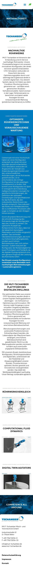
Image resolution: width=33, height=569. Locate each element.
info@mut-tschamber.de (12, 544)
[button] (25, 5)
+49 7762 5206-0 (10, 538)
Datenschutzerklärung (11, 555)
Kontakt (5, 563)
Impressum (6, 559)
